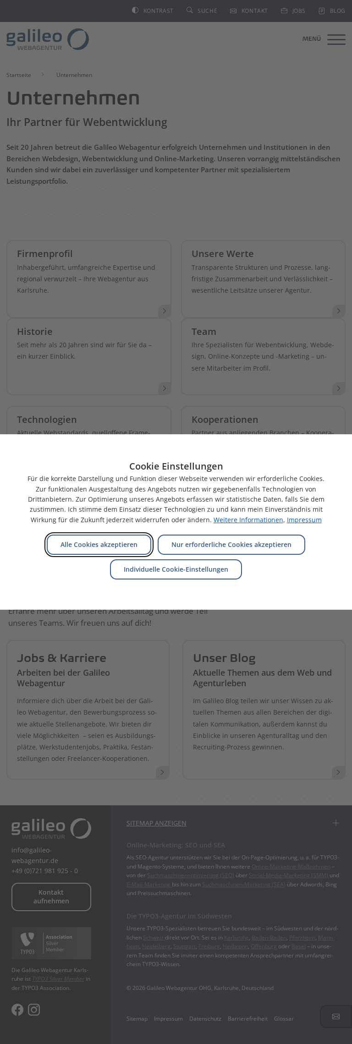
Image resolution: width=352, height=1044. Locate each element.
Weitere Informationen (248, 519)
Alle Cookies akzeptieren (99, 544)
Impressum (304, 519)
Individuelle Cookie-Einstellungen (176, 569)
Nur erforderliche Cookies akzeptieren (231, 544)
